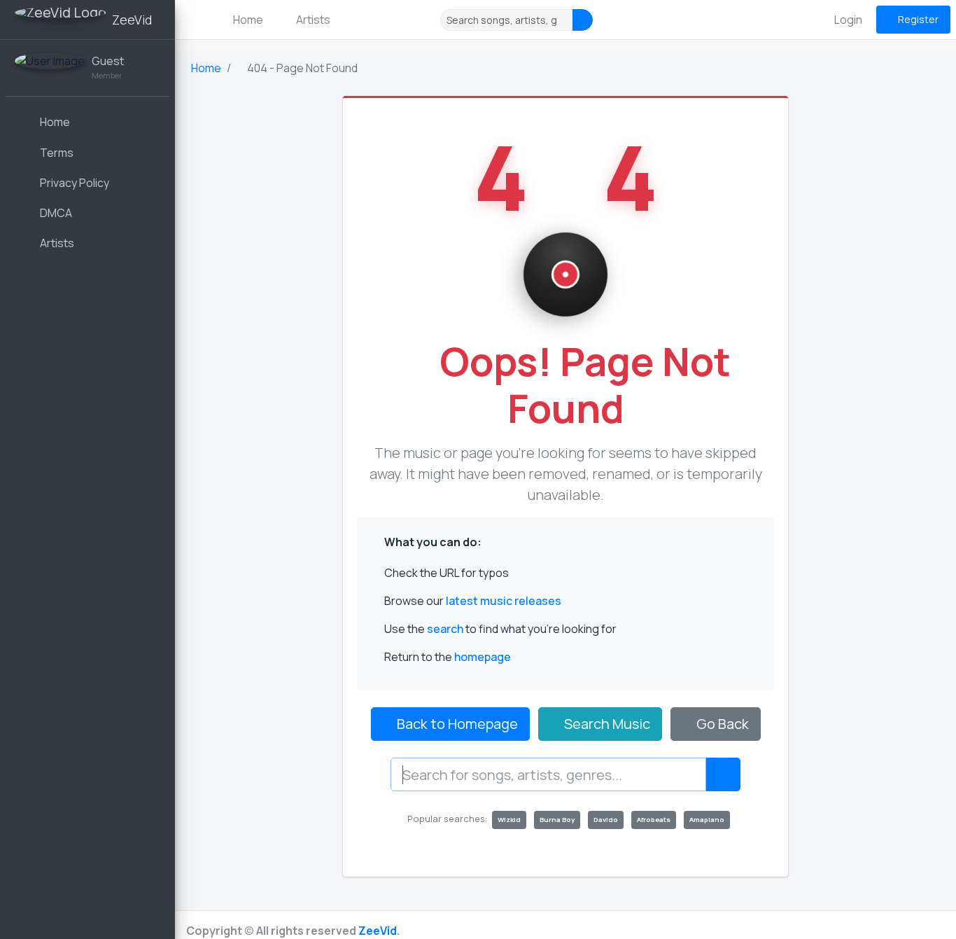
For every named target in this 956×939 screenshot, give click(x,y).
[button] (196, 20)
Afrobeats (653, 819)
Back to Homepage (456, 723)
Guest (108, 61)
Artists (312, 19)
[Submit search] (722, 774)
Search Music (605, 723)
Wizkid (509, 819)
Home (247, 19)
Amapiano (706, 819)
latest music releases (503, 600)
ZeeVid (377, 930)
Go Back (721, 723)
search (445, 629)
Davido (605, 819)
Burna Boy (557, 819)
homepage (482, 657)
